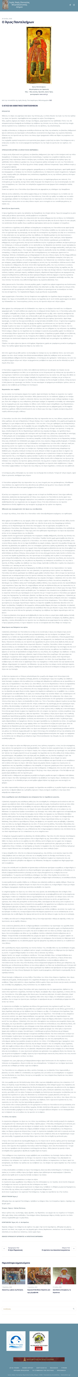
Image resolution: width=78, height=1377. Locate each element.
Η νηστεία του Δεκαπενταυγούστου (56, 1250)
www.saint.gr (44, 94)
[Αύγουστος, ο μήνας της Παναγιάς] (13, 1275)
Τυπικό (64, 1368)
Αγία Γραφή (14, 1368)
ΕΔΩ (50, 100)
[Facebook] (70, 5)
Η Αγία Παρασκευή (15, 1250)
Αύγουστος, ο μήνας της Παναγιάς (12, 1290)
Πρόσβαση (61, 1370)
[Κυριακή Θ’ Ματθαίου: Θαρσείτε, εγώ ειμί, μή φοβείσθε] (39, 1275)
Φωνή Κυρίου (27, 1368)
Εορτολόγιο (42, 1368)
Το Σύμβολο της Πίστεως (43, 1370)
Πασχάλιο (54, 1368)
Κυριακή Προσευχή (21, 1370)
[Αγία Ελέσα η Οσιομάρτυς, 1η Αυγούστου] (64, 1275)
